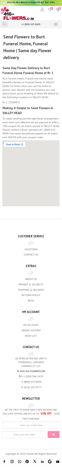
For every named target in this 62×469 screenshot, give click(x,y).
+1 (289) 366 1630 (32, 376)
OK (53, 434)
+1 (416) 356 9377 (31, 387)
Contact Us (31, 254)
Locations (31, 249)
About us (31, 279)
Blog (31, 300)
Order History (31, 330)
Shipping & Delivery (31, 289)
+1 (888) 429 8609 (30, 24)
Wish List (31, 335)
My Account (31, 325)
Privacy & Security (31, 284)
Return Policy (31, 295)
